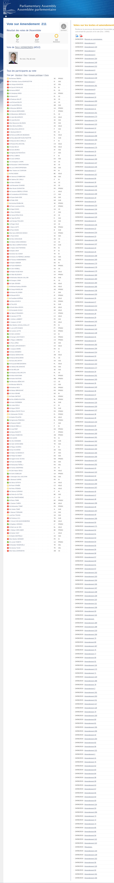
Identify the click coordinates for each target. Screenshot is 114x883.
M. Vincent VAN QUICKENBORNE (19, 521)
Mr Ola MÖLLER (14, 369)
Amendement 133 (90, 47)
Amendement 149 (90, 62)
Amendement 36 (90, 391)
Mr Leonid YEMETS (15, 542)
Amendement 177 (90, 368)
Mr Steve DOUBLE (14, 182)
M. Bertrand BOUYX (15, 132)
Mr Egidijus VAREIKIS (15, 524)
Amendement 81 (90, 723)
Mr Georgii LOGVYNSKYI (16, 337)
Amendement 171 (90, 526)
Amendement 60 (90, 561)
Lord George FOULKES (16, 221)
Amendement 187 (90, 646)
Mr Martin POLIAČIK (15, 417)
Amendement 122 (90, 472)
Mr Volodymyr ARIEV (15, 93)
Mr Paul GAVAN (14, 230)
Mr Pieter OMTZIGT (15, 396)
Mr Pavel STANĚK (14, 485)
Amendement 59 (90, 611)
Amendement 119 (90, 866)
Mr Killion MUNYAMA (15, 375)
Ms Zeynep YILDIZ (14, 548)
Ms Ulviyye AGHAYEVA (16, 84)
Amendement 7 (89, 82)
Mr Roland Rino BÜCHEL (17, 144)
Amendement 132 (90, 422)
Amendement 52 (90, 530)
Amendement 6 (89, 70)
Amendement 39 (90, 418)
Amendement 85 (90, 827)
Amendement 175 (90, 147)
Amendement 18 (90, 182)
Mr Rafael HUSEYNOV (16, 271)
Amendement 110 (90, 599)
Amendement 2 (89, 688)
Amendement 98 (90, 777)
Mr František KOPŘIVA (16, 298)
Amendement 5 (89, 55)
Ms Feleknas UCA (14, 518)
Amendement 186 (90, 681)
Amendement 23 (90, 236)
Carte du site (6, 0)
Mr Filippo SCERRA (15, 447)
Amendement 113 (90, 843)
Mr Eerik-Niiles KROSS (16, 307)
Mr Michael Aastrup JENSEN (17, 286)
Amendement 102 (90, 572)
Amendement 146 (90, 399)
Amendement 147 (90, 163)
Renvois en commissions (94, 39)
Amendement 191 (90, 692)
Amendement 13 (90, 132)
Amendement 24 (90, 248)
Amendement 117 (90, 704)
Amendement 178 (90, 267)
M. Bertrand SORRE (15, 479)
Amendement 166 (90, 456)
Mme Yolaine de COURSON (17, 170)
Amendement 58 (90, 553)
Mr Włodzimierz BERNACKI (17, 114)
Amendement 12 (90, 128)
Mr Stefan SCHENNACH (16, 453)
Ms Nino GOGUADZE (15, 239)
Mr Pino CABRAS (14, 156)
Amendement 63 (90, 785)
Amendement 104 (90, 580)
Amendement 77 (90, 654)
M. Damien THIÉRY (15, 503)
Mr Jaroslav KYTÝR (15, 316)
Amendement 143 (90, 329)
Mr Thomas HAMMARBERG (17, 260)
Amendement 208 (90, 136)
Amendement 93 (90, 808)
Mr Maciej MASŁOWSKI (16, 358)
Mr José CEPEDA (14, 159)
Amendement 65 (90, 793)
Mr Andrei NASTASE (15, 378)
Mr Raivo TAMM (14, 500)
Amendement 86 (90, 831)
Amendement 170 (90, 263)
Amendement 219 (90, 630)
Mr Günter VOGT (14, 533)
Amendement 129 (90, 217)
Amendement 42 (90, 476)
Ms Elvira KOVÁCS (15, 301)
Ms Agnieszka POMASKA (16, 420)
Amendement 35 (90, 383)
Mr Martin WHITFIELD (15, 536)
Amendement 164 (90, 449)
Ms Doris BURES (14, 150)
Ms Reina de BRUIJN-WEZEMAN (19, 135)
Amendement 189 (90, 623)
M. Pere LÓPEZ (14, 343)
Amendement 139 (90, 855)
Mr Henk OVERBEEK (15, 402)
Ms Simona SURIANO (15, 491)
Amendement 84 (90, 773)
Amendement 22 (90, 228)
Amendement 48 (90, 499)
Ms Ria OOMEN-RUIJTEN (17, 399)
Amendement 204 (90, 739)
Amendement (89, 619)
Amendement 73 (90, 816)
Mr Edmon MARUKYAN (16, 355)
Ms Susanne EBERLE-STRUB (18, 191)
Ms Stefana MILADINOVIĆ (17, 367)
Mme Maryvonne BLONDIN (17, 123)
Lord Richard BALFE (15, 102)
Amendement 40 (90, 426)
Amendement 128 (90, 240)
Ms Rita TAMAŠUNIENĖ (16, 497)
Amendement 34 (90, 371)
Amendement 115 (90, 615)
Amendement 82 (90, 742)
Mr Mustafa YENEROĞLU (17, 545)
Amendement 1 (89, 754)
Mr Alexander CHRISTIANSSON (19, 164)
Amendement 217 (90, 105)
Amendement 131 (90, 190)
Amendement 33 (90, 356)
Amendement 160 (90, 433)
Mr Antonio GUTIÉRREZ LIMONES (19, 257)
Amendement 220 (90, 294)
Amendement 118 (90, 708)
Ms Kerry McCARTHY (15, 361)
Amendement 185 (90, 286)
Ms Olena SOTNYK (15, 482)
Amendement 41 (90, 758)
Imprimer (64, 30)
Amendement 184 (90, 283)
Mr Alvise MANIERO (15, 352)
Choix (46, 75)
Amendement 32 (90, 341)
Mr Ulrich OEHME (14, 393)
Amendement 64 (90, 797)
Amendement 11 (90, 109)
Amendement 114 (90, 804)
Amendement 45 (90, 491)
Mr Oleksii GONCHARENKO (17, 242)
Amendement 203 (90, 696)
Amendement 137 (90, 244)
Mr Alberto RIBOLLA (15, 426)
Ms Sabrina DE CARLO (16, 179)
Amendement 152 (90, 858)
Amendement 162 (90, 441)
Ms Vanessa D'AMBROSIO (17, 176)
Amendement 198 (90, 480)
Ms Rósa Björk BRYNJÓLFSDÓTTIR (20, 138)
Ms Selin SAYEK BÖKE (16, 444)
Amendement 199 (90, 159)
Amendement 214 (90, 352)
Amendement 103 (90, 576)
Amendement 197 (90, 511)
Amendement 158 (90, 194)
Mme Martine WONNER (16, 539)
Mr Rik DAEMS (13, 173)
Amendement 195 (90, 518)
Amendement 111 (90, 603)
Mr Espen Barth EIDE (15, 197)
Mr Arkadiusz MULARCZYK (17, 372)
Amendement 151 (90, 113)
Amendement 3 (89, 43)
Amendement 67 (90, 789)
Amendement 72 (90, 820)
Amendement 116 (90, 665)
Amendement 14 (90, 143)
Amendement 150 (90, 140)
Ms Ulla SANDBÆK (15, 441)
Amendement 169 (90, 259)
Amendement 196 (90, 503)
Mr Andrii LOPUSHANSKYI (17, 346)
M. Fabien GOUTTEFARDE (17, 248)
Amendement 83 (90, 770)
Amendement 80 (90, 719)
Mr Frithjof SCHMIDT (15, 456)
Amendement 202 (90, 464)
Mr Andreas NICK (14, 387)
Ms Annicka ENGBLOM (16, 203)
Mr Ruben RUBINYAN (15, 435)
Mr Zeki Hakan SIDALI (16, 470)
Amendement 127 (90, 410)
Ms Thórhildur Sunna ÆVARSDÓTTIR (20, 81)
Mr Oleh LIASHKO (14, 334)
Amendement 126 (90, 429)
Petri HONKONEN (24, 47)
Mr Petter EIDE (13, 200)
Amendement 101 (90, 874)
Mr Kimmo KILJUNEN (15, 292)
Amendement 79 (90, 712)
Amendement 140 (90, 387)
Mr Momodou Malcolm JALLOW (18, 277)
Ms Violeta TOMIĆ (14, 509)
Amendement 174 (90, 120)
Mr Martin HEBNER (15, 263)
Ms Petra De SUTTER (15, 494)
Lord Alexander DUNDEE (17, 185)
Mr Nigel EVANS (14, 209)
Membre (18, 75)
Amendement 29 (90, 317)
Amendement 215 (90, 213)
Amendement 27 (90, 302)
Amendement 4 (89, 51)
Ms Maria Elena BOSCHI (16, 129)
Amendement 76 (90, 762)
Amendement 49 (90, 514)
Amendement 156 (90, 878)
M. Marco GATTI (14, 227)
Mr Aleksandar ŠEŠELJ (16, 465)
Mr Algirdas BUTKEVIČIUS (17, 153)
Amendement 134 (90, 209)
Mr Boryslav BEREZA (15, 108)
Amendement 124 (90, 360)
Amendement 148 (90, 333)
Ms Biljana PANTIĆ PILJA (17, 411)
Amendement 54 (90, 541)
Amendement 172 (90, 669)
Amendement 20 (90, 201)
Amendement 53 (90, 538)
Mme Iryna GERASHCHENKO (18, 233)
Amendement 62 (90, 766)
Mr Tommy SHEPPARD (16, 468)
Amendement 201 (90, 375)
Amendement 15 (90, 151)
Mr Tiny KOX (13, 304)
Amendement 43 (90, 468)
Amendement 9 (89, 93)
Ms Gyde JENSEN (14, 283)
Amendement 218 (90, 78)
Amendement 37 (90, 395)
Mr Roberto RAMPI (15, 423)
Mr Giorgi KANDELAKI (16, 289)
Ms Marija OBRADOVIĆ (16, 390)
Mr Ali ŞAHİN (13, 438)
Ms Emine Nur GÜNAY (16, 254)
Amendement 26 (90, 298)
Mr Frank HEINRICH (15, 265)
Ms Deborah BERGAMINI (16, 111)
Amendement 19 (90, 198)
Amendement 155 (90, 727)
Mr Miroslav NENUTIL (15, 384)
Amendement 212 (90, 66)
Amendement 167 (90, 460)
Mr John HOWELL (14, 268)
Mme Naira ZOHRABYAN (16, 551)
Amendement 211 (90, 700)
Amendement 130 (90, 186)
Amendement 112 (90, 839)
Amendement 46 (90, 507)
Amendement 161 (90, 437)
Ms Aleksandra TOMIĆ (16, 506)
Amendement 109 (90, 596)
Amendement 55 (90, 545)
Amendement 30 (90, 325)
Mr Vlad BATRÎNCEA (15, 105)
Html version (77, 35)
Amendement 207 (90, 487)
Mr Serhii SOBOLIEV (15, 473)
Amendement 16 (90, 155)
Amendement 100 (90, 715)
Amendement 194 (90, 348)
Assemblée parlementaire (30, 8)
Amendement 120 (90, 677)
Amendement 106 (90, 607)
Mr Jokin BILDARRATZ (16, 117)
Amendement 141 (90, 310)
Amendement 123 (90, 124)
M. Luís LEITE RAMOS (16, 328)
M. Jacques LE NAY (15, 322)
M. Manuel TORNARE (15, 512)
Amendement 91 (90, 661)
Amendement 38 (90, 414)
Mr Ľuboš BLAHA (14, 120)
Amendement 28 (90, 313)
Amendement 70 (90, 638)
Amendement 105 (90, 584)
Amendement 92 (90, 870)
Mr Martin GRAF (14, 251)
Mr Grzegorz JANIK (15, 280)
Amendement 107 (90, 588)
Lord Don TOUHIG (14, 515)
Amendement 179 (90, 271)
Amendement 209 (90, 101)
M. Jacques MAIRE (15, 349)
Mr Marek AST (13, 96)
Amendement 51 (90, 534)
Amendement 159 (90, 406)
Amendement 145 (90, 167)
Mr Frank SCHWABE (15, 462)
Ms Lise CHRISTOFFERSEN (17, 167)
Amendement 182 (90, 344)
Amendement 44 (90, 735)
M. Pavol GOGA (14, 236)
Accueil (5, 16)
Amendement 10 (90, 97)
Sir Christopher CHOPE (16, 162)
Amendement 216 (90, 232)
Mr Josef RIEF (13, 429)
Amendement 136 (90, 290)
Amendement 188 (90, 627)
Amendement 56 (90, 549)
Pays (25, 75)
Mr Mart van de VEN (15, 527)
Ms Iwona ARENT (14, 90)
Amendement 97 (90, 569)
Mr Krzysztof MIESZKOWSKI (17, 364)
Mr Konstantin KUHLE (15, 310)
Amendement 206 (90, 812)
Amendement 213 (90, 306)
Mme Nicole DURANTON (16, 188)
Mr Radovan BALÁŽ (15, 99)
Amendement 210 (90, 205)
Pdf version (81, 35)
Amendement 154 (90, 58)
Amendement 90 (90, 657)
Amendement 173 (90, 116)
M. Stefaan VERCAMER (16, 530)
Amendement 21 (90, 221)
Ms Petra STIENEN (15, 488)
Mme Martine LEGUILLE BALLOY (19, 325)
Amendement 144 (90, 851)
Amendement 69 (90, 800)
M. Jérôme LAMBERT (15, 319)
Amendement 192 (90, 74)
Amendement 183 (90, 279)
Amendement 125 (90, 402)
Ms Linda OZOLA (14, 405)
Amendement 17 (90, 170)
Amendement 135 (90, 225)
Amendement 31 (90, 337)
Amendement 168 (90, 256)
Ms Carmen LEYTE (15, 331)
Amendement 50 (90, 522)
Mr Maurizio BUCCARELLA (17, 141)
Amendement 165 (90, 453)
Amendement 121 (90, 750)
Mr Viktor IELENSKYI (15, 274)
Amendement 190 (90, 634)
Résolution (89, 847)
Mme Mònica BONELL (16, 126)
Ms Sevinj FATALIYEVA (16, 215)
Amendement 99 (90, 781)
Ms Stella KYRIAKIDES (16, 313)
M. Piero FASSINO (14, 212)
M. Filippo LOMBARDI (15, 340)
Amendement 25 (90, 252)
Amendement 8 (89, 89)
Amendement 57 (90, 557)
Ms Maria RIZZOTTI (15, 432)
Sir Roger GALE (14, 224)
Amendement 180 (90, 275)
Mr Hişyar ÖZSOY (14, 408)
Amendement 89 (90, 642)
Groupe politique (36, 75)
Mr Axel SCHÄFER (14, 450)
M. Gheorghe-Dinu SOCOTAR (18, 476)
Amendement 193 (90, 379)
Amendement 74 (90, 824)
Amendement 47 (90, 495)
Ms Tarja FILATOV (14, 218)
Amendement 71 (90, 673)
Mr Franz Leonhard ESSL (17, 206)
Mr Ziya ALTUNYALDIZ (16, 87)
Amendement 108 (90, 592)
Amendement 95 (90, 862)
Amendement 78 (90, 684)
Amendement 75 (90, 650)
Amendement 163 (90, 445)
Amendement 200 (90, 484)
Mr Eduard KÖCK (14, 295)
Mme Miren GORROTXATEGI (18, 245)
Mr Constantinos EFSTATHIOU (18, 194)
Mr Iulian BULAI (14, 147)
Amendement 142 (90, 321)
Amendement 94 (90, 835)
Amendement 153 (90, 364)
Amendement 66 (90, 178)
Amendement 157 (90, 174)
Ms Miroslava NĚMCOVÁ (16, 381)
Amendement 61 (90, 565)
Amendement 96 (90, 746)
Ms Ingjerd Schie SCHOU (17, 459)
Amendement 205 (90, 731)
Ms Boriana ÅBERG (15, 78)
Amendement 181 (90, 85)
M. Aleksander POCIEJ (16, 414)
